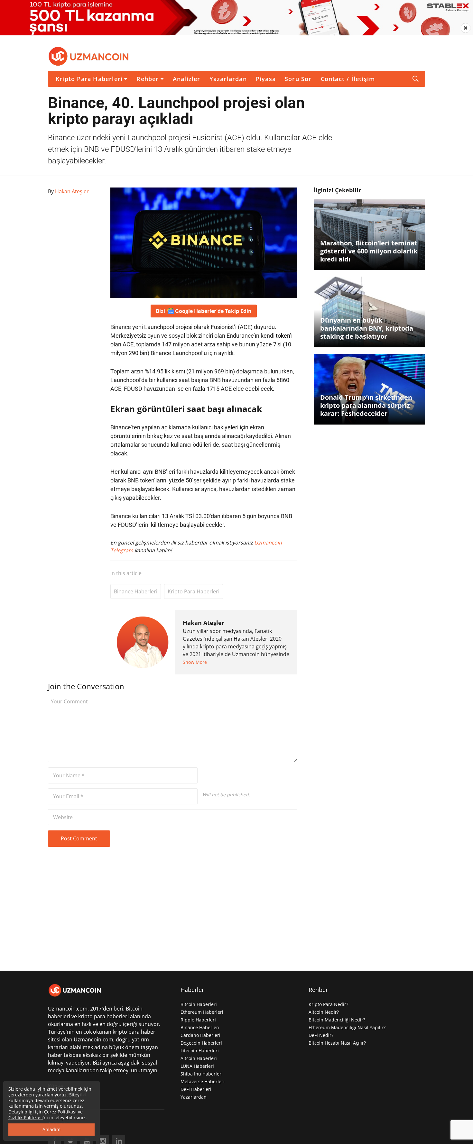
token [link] (283, 335)
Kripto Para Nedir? (328, 1004)
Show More (195, 662)
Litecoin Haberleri (200, 1051)
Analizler (186, 79)
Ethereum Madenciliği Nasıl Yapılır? (347, 1027)
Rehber (147, 79)
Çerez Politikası (60, 1112)
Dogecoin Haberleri (201, 1043)
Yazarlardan (228, 79)
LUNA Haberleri (197, 1066)
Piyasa (266, 79)
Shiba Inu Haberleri (202, 1074)
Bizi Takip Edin (204, 311)
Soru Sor (298, 79)
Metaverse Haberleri (203, 1081)
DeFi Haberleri (196, 1089)
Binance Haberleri (135, 591)
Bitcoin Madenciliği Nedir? (337, 1020)
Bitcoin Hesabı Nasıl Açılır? (337, 1043)
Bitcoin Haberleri (199, 1004)
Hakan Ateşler (203, 623)
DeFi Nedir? (321, 1035)
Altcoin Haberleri (199, 1058)
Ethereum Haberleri (202, 1012)
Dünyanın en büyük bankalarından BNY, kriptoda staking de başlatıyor (366, 328)
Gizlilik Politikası (25, 1117)
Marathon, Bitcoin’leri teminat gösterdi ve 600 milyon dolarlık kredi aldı (368, 251)
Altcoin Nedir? (324, 1012)
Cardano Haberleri (200, 1035)
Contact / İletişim (348, 79)
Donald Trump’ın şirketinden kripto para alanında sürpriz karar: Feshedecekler (366, 405)
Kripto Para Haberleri (89, 79)
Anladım (51, 1129)
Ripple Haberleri (198, 1020)
